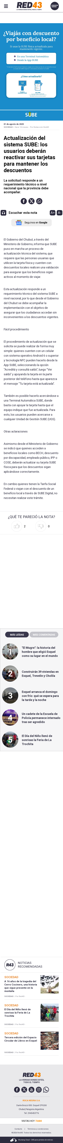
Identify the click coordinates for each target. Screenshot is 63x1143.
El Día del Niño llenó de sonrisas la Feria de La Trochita (37, 740)
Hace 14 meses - (22, 127)
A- (59, 213)
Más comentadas (44, 634)
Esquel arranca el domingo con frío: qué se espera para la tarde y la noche (40, 696)
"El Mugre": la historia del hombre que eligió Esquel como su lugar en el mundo (40, 651)
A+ (53, 213)
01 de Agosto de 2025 (14, 124)
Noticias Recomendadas (30, 964)
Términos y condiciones (37, 1129)
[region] (31, 556)
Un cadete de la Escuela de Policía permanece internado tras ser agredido (41, 718)
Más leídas (17, 634)
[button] (24, 201)
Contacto (18, 1129)
